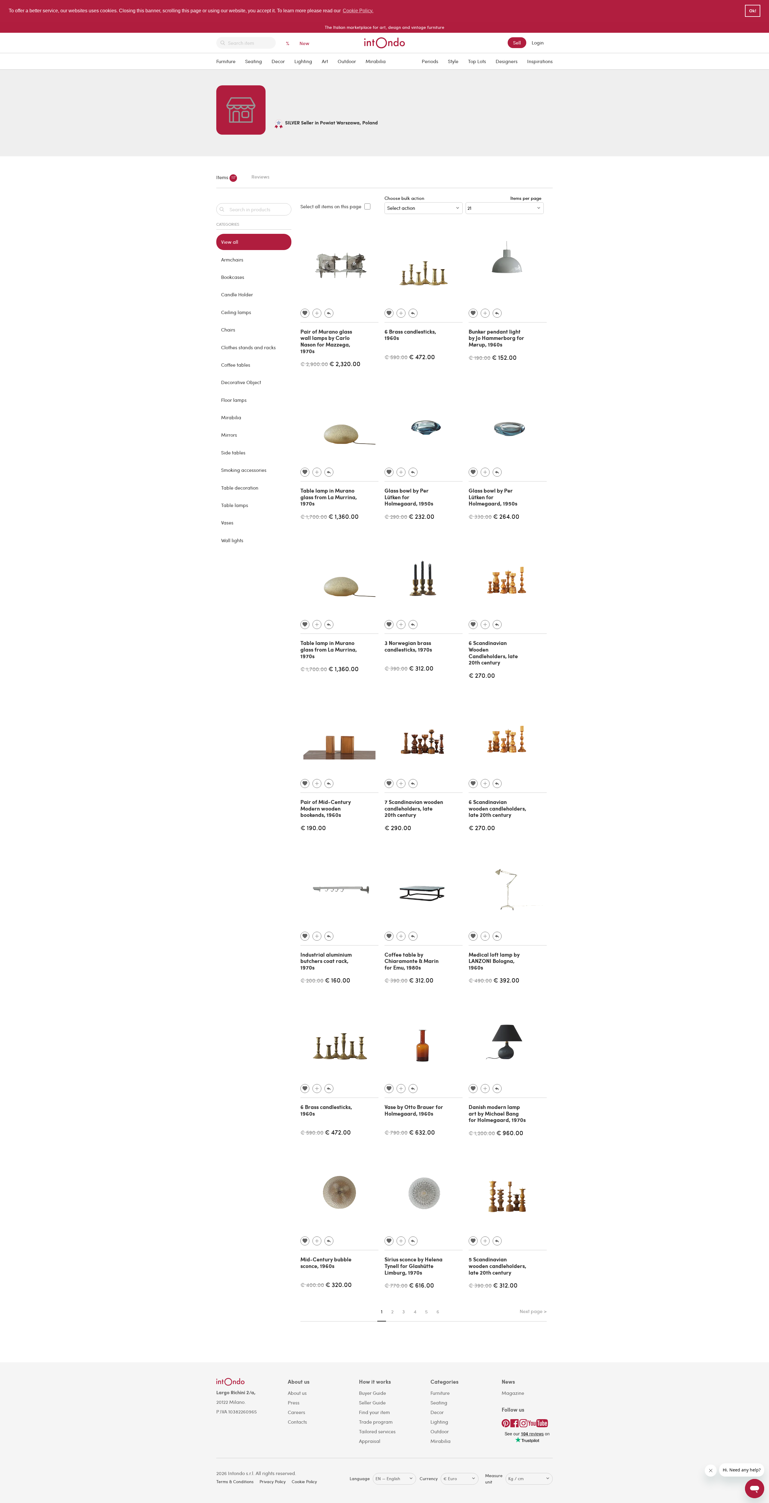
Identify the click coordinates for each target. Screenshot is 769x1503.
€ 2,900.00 (314, 364)
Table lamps (234, 505)
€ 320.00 (338, 1284)
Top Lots (477, 61)
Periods (430, 61)
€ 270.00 (482, 675)
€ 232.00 (421, 516)
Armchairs (232, 259)
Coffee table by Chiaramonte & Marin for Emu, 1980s (411, 961)
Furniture (226, 61)
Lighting (303, 61)
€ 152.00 (504, 357)
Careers (296, 1412)
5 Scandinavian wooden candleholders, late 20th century (497, 1265)
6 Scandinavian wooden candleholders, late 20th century (497, 808)
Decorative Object (241, 382)
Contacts (297, 1422)
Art (325, 61)
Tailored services (377, 1431)
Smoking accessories (243, 470)
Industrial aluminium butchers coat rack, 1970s (326, 961)
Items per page (527, 198)
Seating (253, 61)
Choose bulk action (404, 198)
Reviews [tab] (260, 176)
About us (297, 1393)
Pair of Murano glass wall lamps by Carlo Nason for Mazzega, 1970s (326, 341)
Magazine (513, 1393)
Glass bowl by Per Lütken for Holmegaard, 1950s (408, 497)
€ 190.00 (480, 357)
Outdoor (347, 61)
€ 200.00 (312, 980)
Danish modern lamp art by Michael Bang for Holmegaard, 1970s (497, 1113)
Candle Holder (237, 294)
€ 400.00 (312, 1284)
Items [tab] (226, 177)
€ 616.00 (421, 1285)
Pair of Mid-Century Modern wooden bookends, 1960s (325, 808)
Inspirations (540, 61)
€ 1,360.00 (343, 516)
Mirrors (229, 435)
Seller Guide (372, 1402)
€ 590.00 (396, 357)
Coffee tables (235, 365)
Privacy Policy (273, 1481)
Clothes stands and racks (248, 347)
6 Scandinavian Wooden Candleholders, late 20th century (493, 652)
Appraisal (369, 1441)
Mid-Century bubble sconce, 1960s (325, 1262)
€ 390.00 (396, 668)
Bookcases (232, 277)
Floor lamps (234, 400)
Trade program (376, 1422)
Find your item (374, 1412)
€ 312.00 (421, 668)
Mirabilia (376, 61)
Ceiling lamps (236, 312)
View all (229, 242)
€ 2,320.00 (344, 363)
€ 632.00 (422, 1132)
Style (453, 61)
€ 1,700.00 (313, 516)
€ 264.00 (506, 516)
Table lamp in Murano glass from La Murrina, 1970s (328, 497)
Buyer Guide (372, 1393)
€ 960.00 (509, 1132)
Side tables (233, 452)
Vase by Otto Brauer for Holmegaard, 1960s (413, 1110)
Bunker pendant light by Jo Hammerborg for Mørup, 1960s (496, 338)
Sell (517, 42)
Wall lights (232, 540)
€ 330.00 (480, 516)
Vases (227, 522)
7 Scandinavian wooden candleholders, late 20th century (413, 808)
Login (538, 42)
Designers (507, 61)
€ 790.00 (396, 1132)
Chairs (228, 329)
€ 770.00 (396, 1285)
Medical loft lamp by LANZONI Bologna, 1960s (494, 961)
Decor (278, 61)
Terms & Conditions (235, 1481)
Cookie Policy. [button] (358, 10)
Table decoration (239, 487)
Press (293, 1402)
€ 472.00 (422, 356)
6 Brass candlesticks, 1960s (410, 335)
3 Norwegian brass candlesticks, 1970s (408, 646)
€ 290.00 (395, 516)
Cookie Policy (304, 1481)
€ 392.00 (506, 980)
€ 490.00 (480, 980)
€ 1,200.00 (482, 1133)
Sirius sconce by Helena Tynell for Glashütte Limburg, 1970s (413, 1265)
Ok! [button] (752, 10)
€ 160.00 (337, 980)
